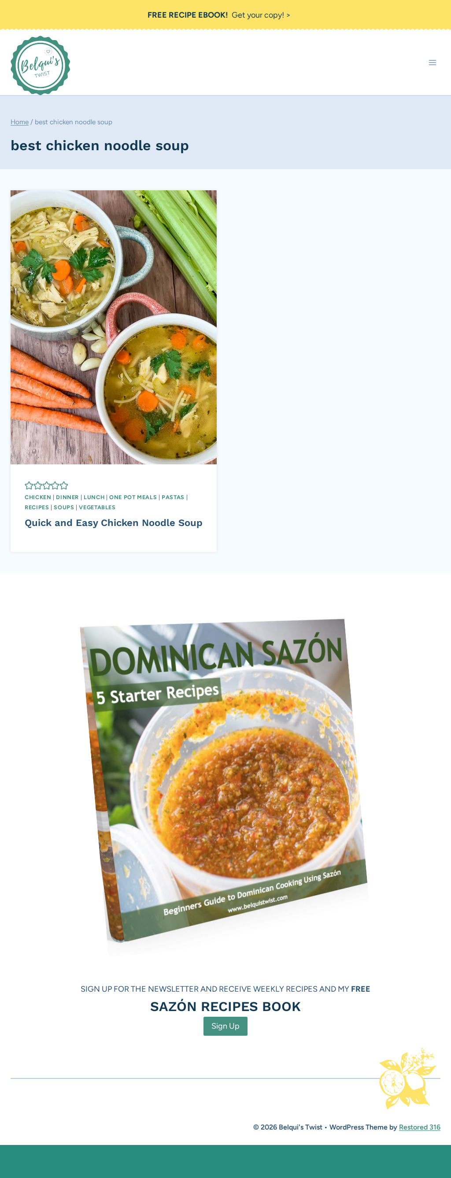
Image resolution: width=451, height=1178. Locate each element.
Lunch (94, 497)
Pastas (173, 497)
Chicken (38, 497)
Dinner (67, 497)
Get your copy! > (219, 15)
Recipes (37, 507)
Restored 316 (419, 1127)
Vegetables (97, 507)
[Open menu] (432, 63)
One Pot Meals (133, 497)
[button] (29, 485)
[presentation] (114, 327)
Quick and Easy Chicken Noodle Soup (114, 522)
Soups (64, 507)
